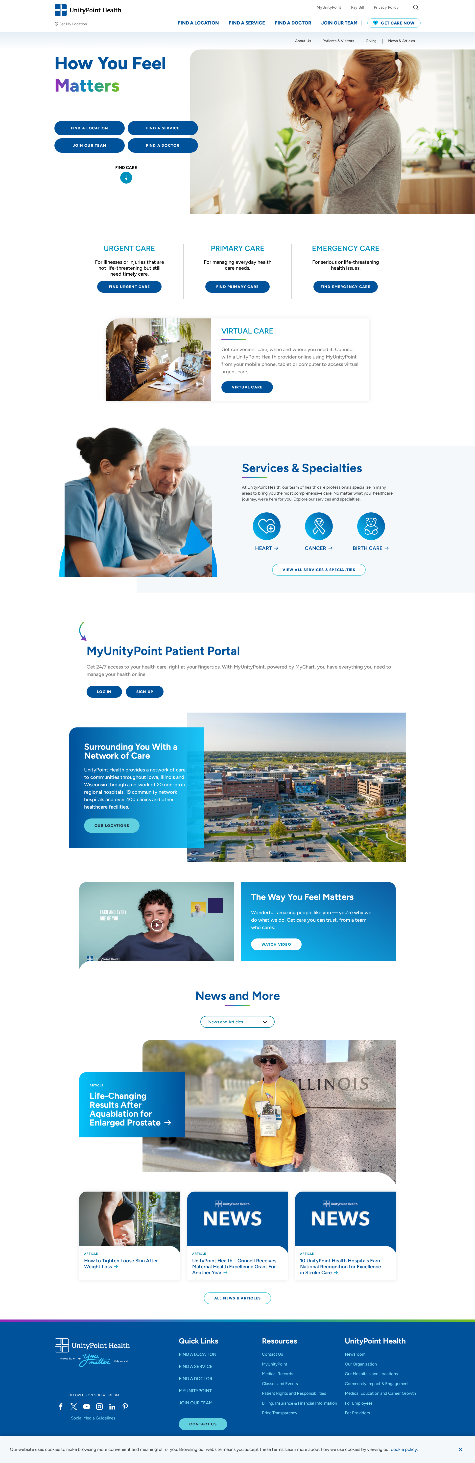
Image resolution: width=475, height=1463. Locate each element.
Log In (104, 692)
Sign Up (144, 692)
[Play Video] (157, 926)
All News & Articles (237, 1298)
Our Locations (112, 825)
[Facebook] (61, 1407)
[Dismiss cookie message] (460, 1449)
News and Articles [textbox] (225, 1021)
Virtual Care (247, 387)
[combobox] (237, 1022)
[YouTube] (87, 1407)
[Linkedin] (112, 1407)
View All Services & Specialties (319, 570)
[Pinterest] (125, 1407)
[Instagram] (99, 1407)
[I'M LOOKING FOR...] (416, 7)
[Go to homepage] (87, 10)
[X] (74, 1407)
